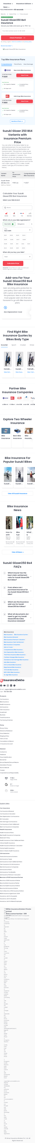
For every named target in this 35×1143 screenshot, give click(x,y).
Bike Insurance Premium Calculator (14, 639)
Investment (3, 712)
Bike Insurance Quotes (21, 634)
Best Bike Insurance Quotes (17, 438)
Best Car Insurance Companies (9, 827)
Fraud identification (6, 757)
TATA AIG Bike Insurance (11, 670)
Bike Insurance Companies (12, 644)
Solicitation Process (6, 765)
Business (2, 715)
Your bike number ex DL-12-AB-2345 (13, 31)
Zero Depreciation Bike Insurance (14, 652)
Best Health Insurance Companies (10, 835)
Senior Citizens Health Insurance (9, 851)
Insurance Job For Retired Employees (11, 901)
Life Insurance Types (6, 859)
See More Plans (16, 121)
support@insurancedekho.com (15, 689)
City (5, 229)
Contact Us (3, 752)
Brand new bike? (6, 46)
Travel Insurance (5, 717)
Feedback (3, 754)
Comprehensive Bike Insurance (13, 649)
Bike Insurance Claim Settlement (14, 642)
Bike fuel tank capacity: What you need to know (19, 533)
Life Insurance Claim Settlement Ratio (11, 862)
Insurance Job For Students (8, 899)
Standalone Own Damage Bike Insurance (16, 660)
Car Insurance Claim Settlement (9, 824)
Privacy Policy (4, 728)
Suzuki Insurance (20, 494)
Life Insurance (4, 707)
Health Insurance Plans (7, 832)
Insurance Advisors (23, 4)
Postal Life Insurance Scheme (8, 856)
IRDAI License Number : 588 (16, 914)
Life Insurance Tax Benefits (8, 872)
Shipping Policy (4, 736)
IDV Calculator (4, 819)
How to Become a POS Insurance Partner (12, 891)
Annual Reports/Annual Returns (9, 762)
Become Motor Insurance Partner (9, 883)
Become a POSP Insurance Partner (10, 880)
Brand (9, 207)
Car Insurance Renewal (7, 811)
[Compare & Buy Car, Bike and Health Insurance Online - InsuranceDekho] (12, 680)
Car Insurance (4, 699)
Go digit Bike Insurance (11, 675)
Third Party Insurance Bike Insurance (14, 655)
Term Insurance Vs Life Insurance (10, 864)
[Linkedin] (11, 685)
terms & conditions (17, 41)
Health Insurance (5, 704)
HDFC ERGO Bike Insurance (12, 672)
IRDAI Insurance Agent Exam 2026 (10, 893)
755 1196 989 (8, 692)
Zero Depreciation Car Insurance (9, 816)
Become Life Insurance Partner (9, 888)
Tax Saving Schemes (6, 720)
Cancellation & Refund (7, 741)
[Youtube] (4, 685)
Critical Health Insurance (7, 843)
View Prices (24, 75)
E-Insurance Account (6, 744)
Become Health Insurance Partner (10, 886)
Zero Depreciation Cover (13, 312)
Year (6, 257)
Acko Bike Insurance (10, 662)
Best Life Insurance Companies (9, 867)
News (5, 7)
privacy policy (28, 41)
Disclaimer (3, 760)
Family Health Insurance (7, 848)
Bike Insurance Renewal (11, 637)
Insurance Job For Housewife (8, 896)
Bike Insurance (8, 634)
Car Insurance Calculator (7, 814)
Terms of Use (4, 738)
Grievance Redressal (6, 731)
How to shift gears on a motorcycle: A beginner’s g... (9, 533)
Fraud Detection (4, 733)
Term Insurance (4, 709)
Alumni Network (4, 767)
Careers (2, 770)
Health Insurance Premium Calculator (11, 845)
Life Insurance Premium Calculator (10, 875)
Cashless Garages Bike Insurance (14, 657)
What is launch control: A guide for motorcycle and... (30, 533)
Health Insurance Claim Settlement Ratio (12, 840)
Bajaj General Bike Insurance (12, 667)
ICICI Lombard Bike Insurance (12, 665)
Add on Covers (8, 647)
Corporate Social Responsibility (9, 773)
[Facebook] (1, 685)
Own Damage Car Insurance (8, 821)
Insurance (7, 4)
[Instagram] (8, 685)
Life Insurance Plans (6, 869)
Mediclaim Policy (5, 838)
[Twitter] (14, 685)
